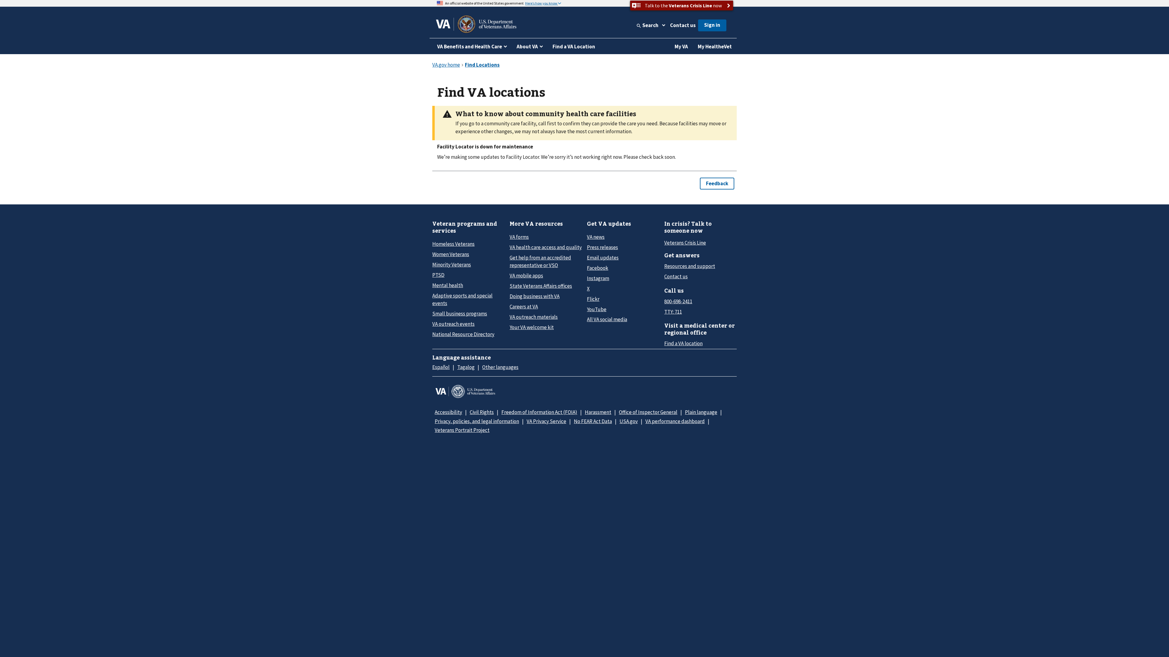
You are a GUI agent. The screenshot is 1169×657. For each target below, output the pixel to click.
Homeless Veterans (453, 244)
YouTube (596, 309)
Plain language (701, 412)
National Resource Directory (463, 334)
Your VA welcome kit (532, 327)
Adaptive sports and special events (462, 299)
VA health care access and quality (546, 247)
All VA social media (607, 319)
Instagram (598, 278)
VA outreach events (453, 324)
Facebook (597, 268)
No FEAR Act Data (593, 421)
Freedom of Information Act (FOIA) (539, 412)
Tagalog (466, 367)
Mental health (447, 285)
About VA (527, 46)
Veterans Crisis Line (685, 242)
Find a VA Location (574, 46)
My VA (681, 46)
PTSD (438, 275)
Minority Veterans (451, 264)
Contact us (683, 25)
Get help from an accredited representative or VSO (540, 261)
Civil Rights (482, 412)
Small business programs (459, 313)
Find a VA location (683, 343)
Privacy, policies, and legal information (477, 421)
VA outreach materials (534, 317)
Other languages (500, 367)
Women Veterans (450, 254)
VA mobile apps (526, 275)
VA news (596, 237)
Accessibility (448, 412)
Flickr (593, 299)
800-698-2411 (678, 301)
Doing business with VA (535, 296)
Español (441, 367)
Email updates (603, 257)
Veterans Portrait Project (462, 430)
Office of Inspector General (648, 412)
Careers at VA (524, 306)
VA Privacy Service (546, 421)
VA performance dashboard (675, 421)
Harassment (598, 412)
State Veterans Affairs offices (541, 286)
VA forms (519, 237)
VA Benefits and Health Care (469, 46)
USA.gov (629, 421)
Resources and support (689, 266)
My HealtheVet (715, 46)
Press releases (602, 247)
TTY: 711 (673, 311)
